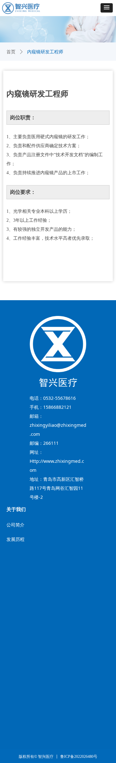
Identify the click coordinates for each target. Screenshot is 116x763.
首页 (10, 51)
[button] (107, 8)
